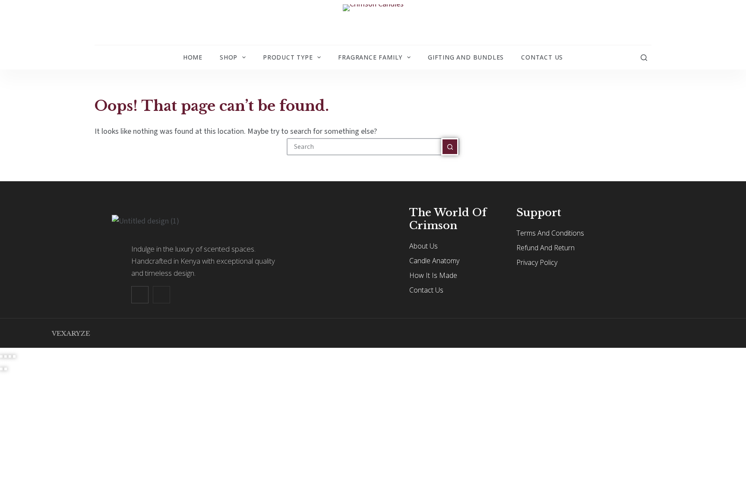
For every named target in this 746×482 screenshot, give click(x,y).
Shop (228, 57)
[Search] (644, 57)
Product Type (288, 57)
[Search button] (449, 146)
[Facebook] (140, 294)
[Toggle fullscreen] (5, 356)
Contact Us (542, 57)
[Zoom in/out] (1, 356)
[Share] (10, 356)
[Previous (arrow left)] (1, 369)
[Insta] (161, 294)
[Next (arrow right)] (5, 369)
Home (192, 57)
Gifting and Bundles (466, 57)
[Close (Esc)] (14, 356)
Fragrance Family (370, 57)
